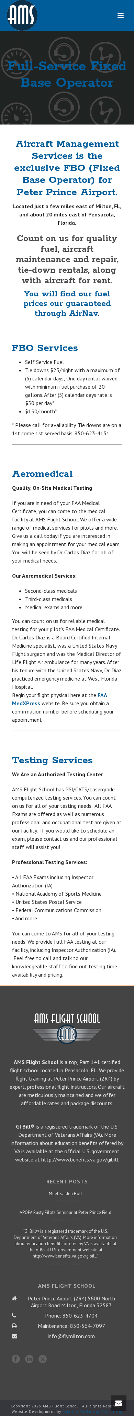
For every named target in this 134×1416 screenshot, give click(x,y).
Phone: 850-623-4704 (71, 1315)
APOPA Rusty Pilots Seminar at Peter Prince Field (65, 1212)
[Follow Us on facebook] (16, 1359)
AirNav (83, 314)
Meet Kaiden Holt (65, 1193)
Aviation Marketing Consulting (93, 1411)
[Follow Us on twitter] (42, 1359)
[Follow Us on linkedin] (29, 1359)
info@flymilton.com (71, 1336)
